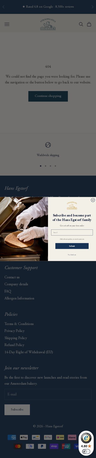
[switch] (86, 451)
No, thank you (72, 255)
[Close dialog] (93, 200)
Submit (72, 246)
